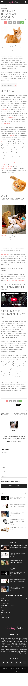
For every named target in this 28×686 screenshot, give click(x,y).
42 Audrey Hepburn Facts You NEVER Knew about (17, 497)
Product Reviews (5, 603)
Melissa (4, 19)
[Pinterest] (16, 662)
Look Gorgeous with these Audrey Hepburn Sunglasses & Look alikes (18, 546)
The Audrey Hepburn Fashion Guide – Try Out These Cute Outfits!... (17, 521)
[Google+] (7, 662)
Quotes (3, 610)
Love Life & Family (5, 612)
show (14, 85)
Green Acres (4, 141)
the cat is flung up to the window (15, 280)
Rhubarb (5, 109)
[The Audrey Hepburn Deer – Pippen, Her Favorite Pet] (5, 562)
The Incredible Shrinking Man (10, 162)
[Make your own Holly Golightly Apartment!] (5, 555)
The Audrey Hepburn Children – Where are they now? (17, 512)
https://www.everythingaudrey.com (14, 432)
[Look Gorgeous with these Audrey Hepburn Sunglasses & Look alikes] (5, 547)
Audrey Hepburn (5, 123)
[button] (26, 2)
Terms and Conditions (14, 668)
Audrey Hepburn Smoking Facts (18, 527)
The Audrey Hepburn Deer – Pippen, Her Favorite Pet (20, 413)
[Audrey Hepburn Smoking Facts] (5, 529)
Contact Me (23, 668)
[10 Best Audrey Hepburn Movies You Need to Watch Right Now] (5, 506)
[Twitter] (20, 662)
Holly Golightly (4, 236)
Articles (2, 598)
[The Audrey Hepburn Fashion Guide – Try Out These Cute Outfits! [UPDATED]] (5, 521)
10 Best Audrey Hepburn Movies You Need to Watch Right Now (18, 505)
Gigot (3, 164)
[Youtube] (24, 662)
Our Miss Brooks (6, 168)
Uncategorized (3, 8)
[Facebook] (3, 662)
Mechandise (4, 607)
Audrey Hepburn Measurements (5, 413)
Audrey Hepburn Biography (7, 605)
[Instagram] (11, 662)
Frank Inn (11, 135)
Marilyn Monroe (5, 617)
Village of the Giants (7, 166)
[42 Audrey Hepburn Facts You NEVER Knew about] (5, 498)
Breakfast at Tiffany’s (14, 117)
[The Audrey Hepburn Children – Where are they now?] (5, 514)
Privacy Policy (5, 668)
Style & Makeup (5, 600)
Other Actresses (5, 614)
